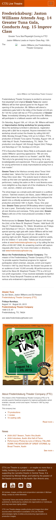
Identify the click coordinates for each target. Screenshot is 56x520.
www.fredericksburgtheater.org (23, 242)
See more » (49, 450)
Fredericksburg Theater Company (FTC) (19, 297)
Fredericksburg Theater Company (17, 307)
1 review (11, 415)
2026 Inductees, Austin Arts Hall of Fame (25, 438)
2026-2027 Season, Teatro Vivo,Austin (24, 435)
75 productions (13, 412)
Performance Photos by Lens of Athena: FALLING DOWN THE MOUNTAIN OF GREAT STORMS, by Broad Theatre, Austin (28, 443)
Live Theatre (12, 3)
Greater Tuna (8, 291)
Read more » (48, 421)
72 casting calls (14, 417)
